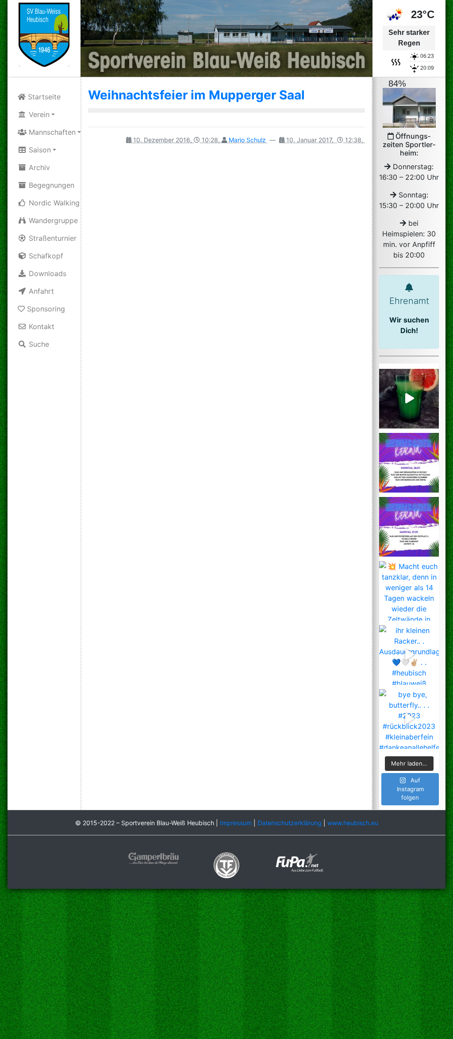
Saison (39, 149)
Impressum (236, 823)
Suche (38, 344)
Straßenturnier (52, 238)
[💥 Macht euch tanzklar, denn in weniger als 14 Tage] (409, 591)
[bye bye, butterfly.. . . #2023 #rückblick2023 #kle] (409, 719)
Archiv (38, 167)
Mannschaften (51, 132)
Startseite (43, 96)
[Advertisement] (226, 965)
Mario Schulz (247, 140)
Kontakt (40, 326)
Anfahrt (40, 291)
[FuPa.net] (300, 862)
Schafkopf (45, 255)
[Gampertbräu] (154, 858)
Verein (38, 114)
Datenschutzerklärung (289, 823)
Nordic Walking (53, 202)
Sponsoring (45, 308)
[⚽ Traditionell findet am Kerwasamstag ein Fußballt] (409, 527)
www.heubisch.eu (352, 823)
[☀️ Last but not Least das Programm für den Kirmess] (409, 463)
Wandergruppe (52, 220)
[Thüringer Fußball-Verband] (226, 864)
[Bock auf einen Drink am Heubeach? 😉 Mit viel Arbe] (409, 398)
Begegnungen (50, 185)
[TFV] (44, 34)
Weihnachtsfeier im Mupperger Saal (196, 94)
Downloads (46, 273)
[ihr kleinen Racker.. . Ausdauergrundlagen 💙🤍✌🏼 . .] (409, 655)
